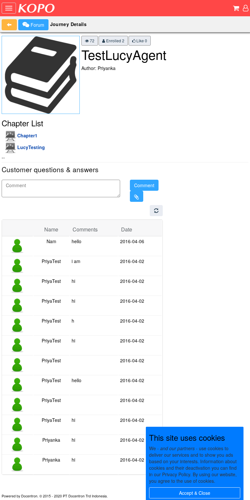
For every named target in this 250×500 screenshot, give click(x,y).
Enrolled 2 (114, 40)
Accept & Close (194, 493)
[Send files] (136, 196)
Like (141, 40)
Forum (36, 24)
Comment (144, 185)
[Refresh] (156, 210)
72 (91, 40)
